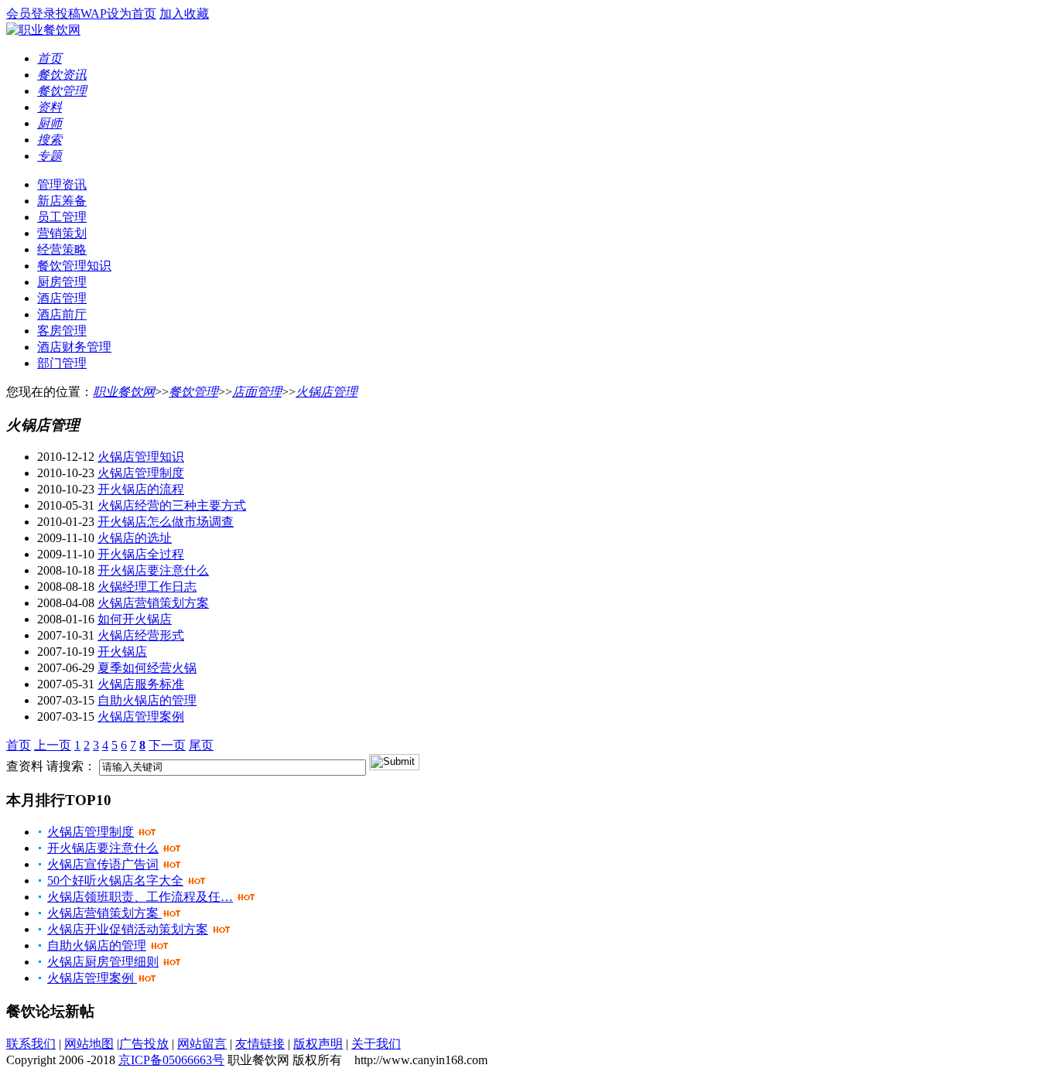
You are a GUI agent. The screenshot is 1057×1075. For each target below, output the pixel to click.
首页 (18, 745)
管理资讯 (62, 184)
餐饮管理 (193, 391)
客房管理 (62, 330)
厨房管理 (62, 281)
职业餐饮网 (124, 391)
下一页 (167, 745)
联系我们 (31, 1043)
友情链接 (260, 1043)
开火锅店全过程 (140, 554)
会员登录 (31, 13)
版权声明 (318, 1043)
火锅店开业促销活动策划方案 (127, 929)
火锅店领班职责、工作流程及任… (140, 896)
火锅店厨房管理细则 (103, 961)
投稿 (68, 13)
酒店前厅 (62, 314)
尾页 (201, 745)
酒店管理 (62, 298)
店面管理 (257, 391)
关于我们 (376, 1043)
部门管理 (62, 363)
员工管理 (62, 217)
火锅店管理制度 (140, 472)
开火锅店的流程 (140, 489)
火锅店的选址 (134, 537)
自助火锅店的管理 (147, 700)
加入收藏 (184, 13)
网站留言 (202, 1043)
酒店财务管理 (74, 346)
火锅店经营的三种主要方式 (171, 505)
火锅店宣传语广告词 (103, 864)
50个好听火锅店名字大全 (115, 880)
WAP (93, 13)
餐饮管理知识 (74, 265)
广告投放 (144, 1043)
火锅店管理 (326, 391)
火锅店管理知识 (140, 456)
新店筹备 (62, 200)
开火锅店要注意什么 (153, 570)
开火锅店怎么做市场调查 (165, 521)
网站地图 (89, 1043)
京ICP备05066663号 (171, 1059)
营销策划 (62, 233)
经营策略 (62, 249)
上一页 (52, 745)
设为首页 (131, 13)
